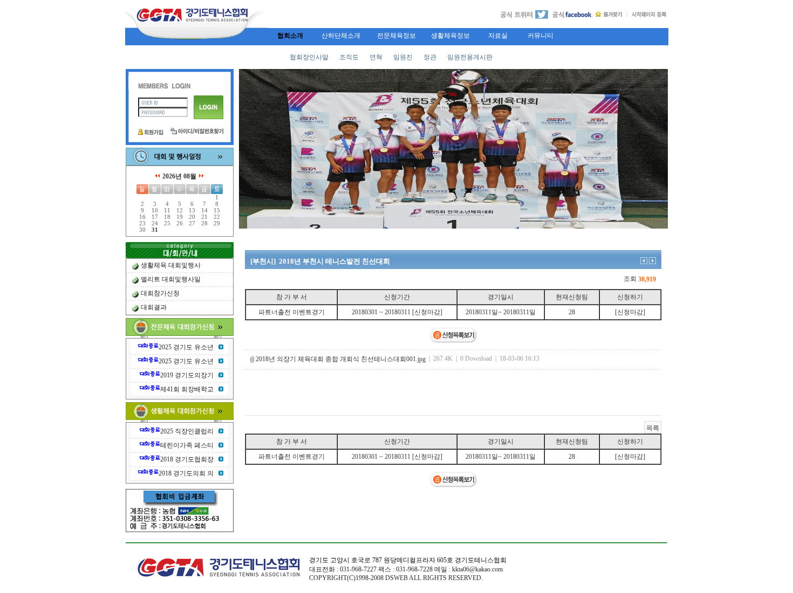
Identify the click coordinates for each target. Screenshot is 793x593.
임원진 (403, 57)
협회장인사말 (309, 57)
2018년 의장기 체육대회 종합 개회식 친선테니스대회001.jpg (341, 359)
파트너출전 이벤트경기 (291, 312)
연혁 (376, 57)
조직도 (349, 57)
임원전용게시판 (470, 57)
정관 (429, 57)
